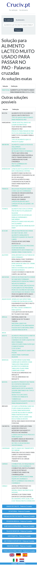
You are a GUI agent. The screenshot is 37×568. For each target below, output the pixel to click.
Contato (14, 563)
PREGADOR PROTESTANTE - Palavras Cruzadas (19, 516)
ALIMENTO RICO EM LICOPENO (22, 209)
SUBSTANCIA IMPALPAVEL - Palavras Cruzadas (19, 526)
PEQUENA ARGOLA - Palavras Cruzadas (19, 521)
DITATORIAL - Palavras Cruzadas (19, 511)
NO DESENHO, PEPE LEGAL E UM (22, 499)
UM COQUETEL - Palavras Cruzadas (19, 536)
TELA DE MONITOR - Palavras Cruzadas (19, 531)
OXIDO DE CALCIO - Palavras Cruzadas (19, 506)
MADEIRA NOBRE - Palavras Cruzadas (19, 546)
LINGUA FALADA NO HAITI (20, 201)
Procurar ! (18, 30)
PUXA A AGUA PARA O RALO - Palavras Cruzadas (19, 551)
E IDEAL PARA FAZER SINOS (21, 410)
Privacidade (21, 563)
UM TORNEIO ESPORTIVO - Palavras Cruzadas (19, 541)
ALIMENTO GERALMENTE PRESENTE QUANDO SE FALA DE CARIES (22, 237)
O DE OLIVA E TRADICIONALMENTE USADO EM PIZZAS (23, 350)
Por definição (13, 10)
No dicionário (23, 10)
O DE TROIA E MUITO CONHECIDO (23, 501)
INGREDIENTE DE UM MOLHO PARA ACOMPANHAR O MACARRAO (22, 217)
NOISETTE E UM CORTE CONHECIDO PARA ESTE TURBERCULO (20, 397)
